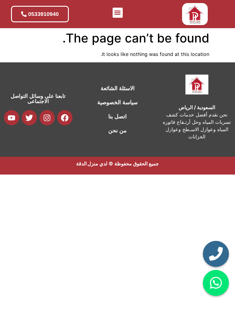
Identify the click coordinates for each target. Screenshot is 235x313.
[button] (118, 13)
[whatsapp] (216, 283)
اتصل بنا (117, 116)
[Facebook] (65, 117)
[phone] (216, 254)
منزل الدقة (87, 163)
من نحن (117, 130)
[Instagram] (47, 117)
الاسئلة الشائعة (118, 88)
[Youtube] (11, 117)
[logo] (195, 14)
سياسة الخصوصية (117, 102)
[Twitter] (29, 117)
